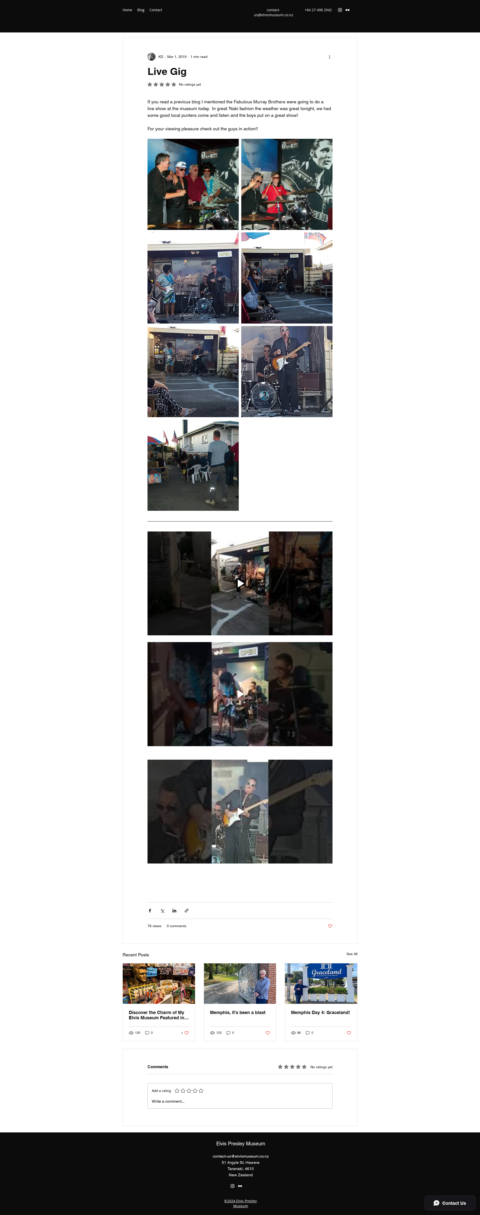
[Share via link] (186, 910)
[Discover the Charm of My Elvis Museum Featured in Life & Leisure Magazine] (159, 983)
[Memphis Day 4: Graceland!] (321, 983)
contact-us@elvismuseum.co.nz (273, 12)
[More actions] (329, 57)
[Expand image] (193, 278)
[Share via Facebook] (150, 910)
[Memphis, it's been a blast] (240, 983)
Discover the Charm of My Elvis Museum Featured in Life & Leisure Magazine (156, 1015)
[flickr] (347, 9)
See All (352, 954)
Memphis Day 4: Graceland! (320, 1012)
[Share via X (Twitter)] (162, 910)
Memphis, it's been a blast (238, 1012)
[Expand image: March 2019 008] (193, 465)
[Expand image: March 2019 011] (193, 184)
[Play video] (240, 583)
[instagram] (340, 9)
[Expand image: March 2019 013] (286, 184)
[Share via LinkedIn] (174, 910)
